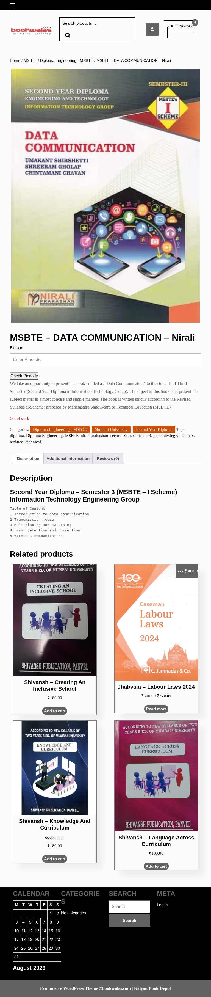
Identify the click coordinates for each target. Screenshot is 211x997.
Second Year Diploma (154, 429)
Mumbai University (111, 429)
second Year (120, 435)
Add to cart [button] (54, 711)
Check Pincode (24, 375)
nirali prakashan (94, 435)
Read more (156, 709)
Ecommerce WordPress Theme (69, 988)
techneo (16, 442)
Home (15, 61)
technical (33, 442)
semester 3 (142, 435)
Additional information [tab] (68, 458)
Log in (162, 904)
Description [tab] (28, 458)
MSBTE (30, 61)
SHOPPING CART (181, 26)
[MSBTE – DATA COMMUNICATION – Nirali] (152, 29)
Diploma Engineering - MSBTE (66, 61)
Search (68, 35)
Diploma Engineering (44, 435)
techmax (186, 435)
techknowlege (165, 435)
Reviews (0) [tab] (108, 458)
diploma (17, 435)
